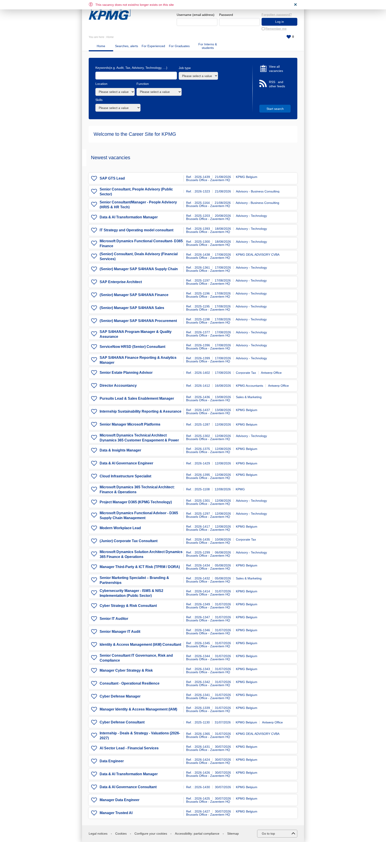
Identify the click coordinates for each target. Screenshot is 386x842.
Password (226, 15)
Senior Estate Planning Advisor (126, 372)
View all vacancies (276, 69)
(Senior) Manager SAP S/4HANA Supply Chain (139, 269)
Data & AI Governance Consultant (128, 787)
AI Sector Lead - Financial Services (129, 748)
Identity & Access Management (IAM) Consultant (140, 644)
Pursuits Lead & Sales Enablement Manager (137, 398)
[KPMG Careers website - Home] (109, 11)
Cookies (121, 833)
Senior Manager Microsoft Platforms (130, 424)
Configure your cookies (150, 833)
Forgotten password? (277, 14)
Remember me (276, 28)
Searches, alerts (126, 46)
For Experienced (153, 46)
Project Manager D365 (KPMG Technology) (136, 502)
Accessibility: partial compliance (197, 833)
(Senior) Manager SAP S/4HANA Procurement (138, 321)
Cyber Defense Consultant (122, 722)
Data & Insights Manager (120, 450)
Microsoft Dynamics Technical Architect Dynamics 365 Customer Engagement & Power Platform (139, 440)
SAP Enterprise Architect (121, 282)
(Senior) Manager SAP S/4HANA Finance (134, 295)
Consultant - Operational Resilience (129, 683)
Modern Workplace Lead (120, 528)
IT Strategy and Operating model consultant (136, 230)
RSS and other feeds (277, 84)
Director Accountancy (118, 385)
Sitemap (233, 833)
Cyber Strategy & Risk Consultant (128, 606)
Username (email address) (195, 15)
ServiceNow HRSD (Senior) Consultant (132, 347)
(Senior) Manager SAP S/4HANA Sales (132, 308)
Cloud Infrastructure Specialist (125, 476)
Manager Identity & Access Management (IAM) (138, 709)
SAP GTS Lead (112, 178)
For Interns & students (207, 46)
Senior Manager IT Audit (120, 631)
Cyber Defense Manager (120, 696)
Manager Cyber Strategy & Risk (126, 670)
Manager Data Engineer (119, 800)
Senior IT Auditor (114, 619)
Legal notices (98, 833)
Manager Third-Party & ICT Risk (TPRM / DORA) (140, 567)
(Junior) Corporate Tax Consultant (128, 541)
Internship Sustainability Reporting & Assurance (140, 411)
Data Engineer (112, 761)
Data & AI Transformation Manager (129, 217)
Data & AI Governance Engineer (126, 463)
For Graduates (179, 46)
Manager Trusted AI (116, 813)
